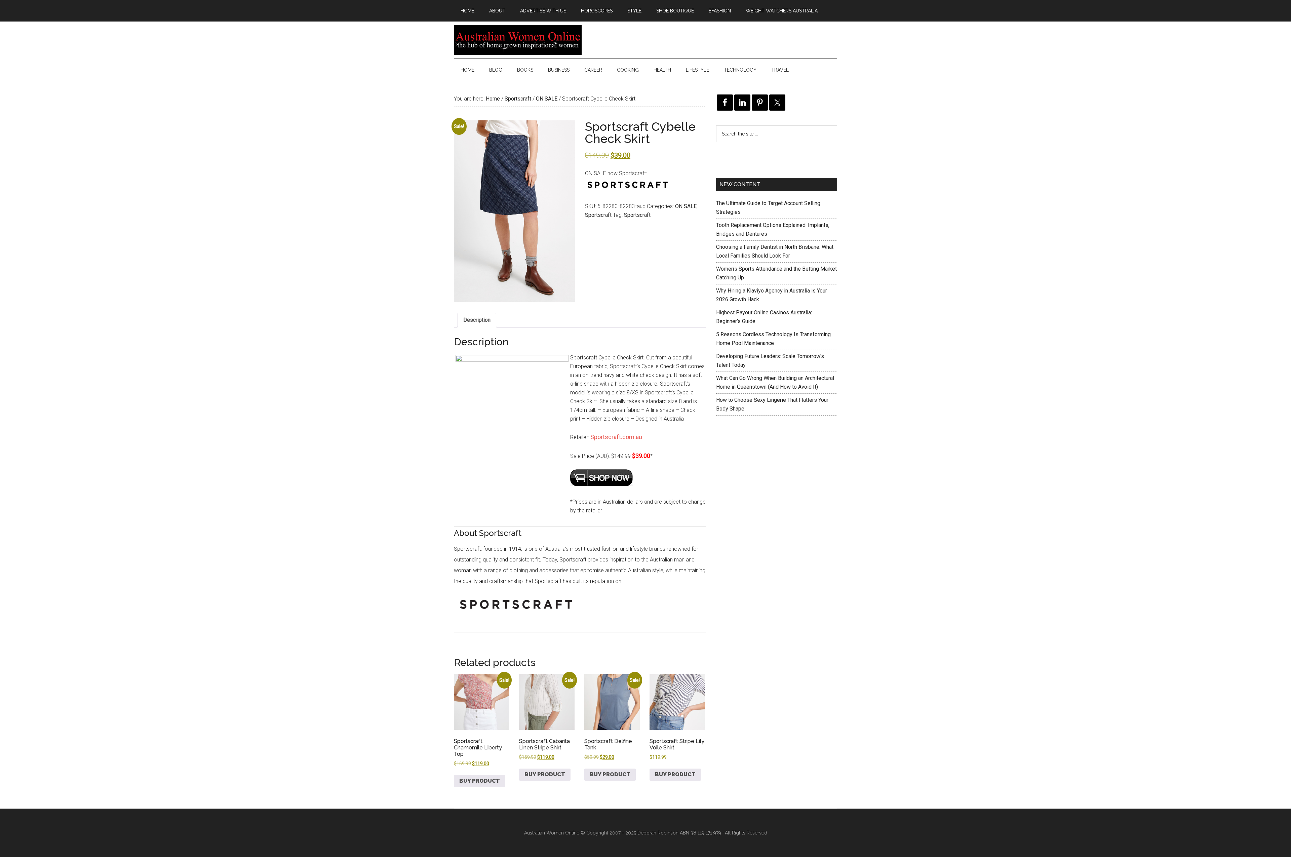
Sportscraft (518, 98)
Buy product (479, 781)
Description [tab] (477, 320)
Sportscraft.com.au (616, 436)
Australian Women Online (518, 40)
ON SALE (546, 98)
